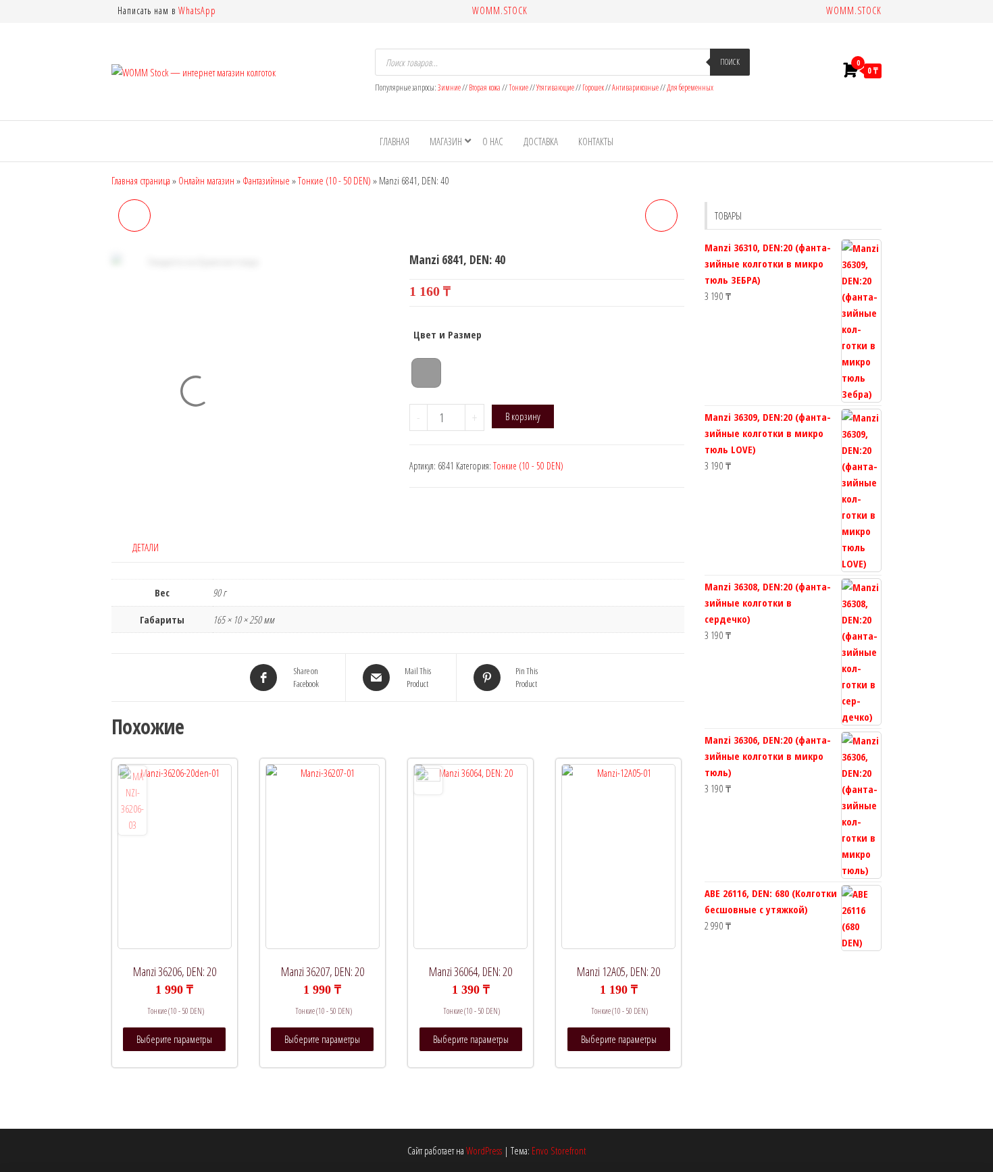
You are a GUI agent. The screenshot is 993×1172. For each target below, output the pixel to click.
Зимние (450, 87)
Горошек (593, 87)
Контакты (595, 141)
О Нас (492, 141)
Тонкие (518, 87)
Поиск (730, 62)
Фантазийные (266, 180)
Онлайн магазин (206, 180)
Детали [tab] (145, 547)
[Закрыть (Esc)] (978, 15)
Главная (394, 141)
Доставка (541, 141)
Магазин (446, 141)
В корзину (522, 416)
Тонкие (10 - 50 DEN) (334, 180)
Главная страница (140, 180)
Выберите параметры (174, 1039)
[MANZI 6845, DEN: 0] (661, 215)
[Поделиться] (948, 15)
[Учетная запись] (822, 70)
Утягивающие (555, 87)
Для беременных (690, 87)
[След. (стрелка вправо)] (969, 585)
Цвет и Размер (447, 334)
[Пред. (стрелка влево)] (23, 585)
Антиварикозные (635, 87)
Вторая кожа (485, 87)
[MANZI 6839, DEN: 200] (134, 215)
